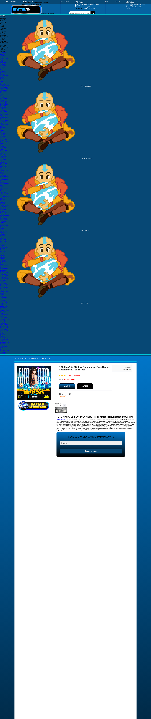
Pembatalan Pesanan (93, 4)
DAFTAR (117, 1)
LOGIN (107, 1)
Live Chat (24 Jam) (89, 8)
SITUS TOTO (78, 1)
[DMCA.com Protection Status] (61, 412)
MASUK (67, 386)
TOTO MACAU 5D (11, 1)
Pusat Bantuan (79, 2)
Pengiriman (78, 5)
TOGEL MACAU (64, 1)
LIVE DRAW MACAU (27, 1)
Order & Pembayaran (81, 4)
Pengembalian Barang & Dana (83, 7)
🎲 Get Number (91, 451)
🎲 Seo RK (127, 369)
